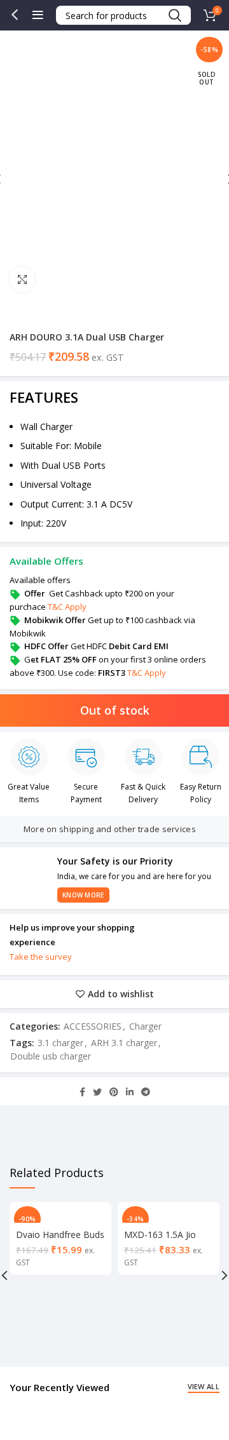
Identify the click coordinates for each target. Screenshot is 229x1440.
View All (203, 1386)
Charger (145, 1026)
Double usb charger (50, 1056)
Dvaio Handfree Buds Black (60, 1240)
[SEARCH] (174, 15)
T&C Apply (67, 606)
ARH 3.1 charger (124, 1043)
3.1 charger (60, 1043)
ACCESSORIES (92, 1026)
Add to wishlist (121, 994)
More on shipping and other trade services (110, 829)
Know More (83, 895)
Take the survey (41, 956)
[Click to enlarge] (22, 279)
